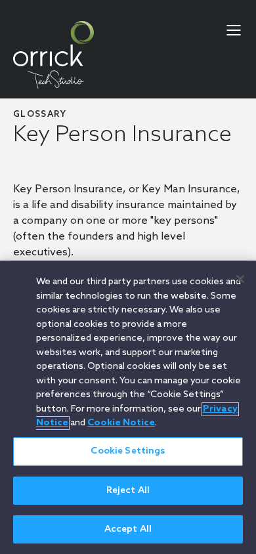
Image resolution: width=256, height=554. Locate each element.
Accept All (128, 529)
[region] (128, 407)
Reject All (128, 490)
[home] (53, 55)
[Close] (240, 279)
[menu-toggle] (233, 30)
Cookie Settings (128, 451)
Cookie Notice (121, 423)
